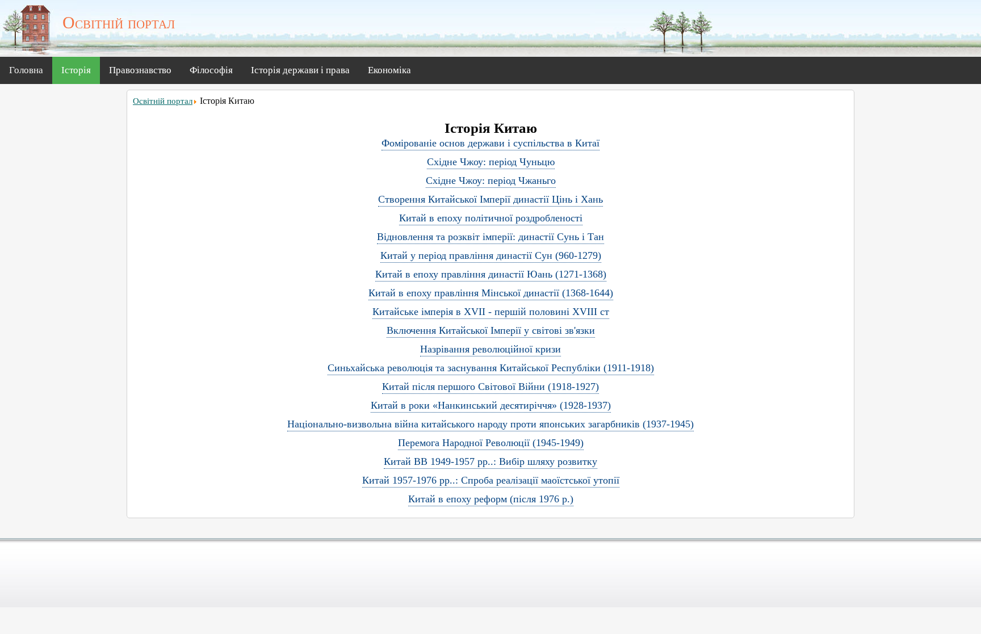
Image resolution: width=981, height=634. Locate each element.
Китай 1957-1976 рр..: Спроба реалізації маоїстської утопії (490, 480)
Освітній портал (162, 101)
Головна (26, 70)
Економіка (389, 70)
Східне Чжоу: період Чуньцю (491, 161)
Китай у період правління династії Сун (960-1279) (490, 255)
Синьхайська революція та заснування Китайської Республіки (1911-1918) (491, 367)
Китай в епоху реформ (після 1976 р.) (490, 499)
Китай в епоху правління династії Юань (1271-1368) (490, 274)
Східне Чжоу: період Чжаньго (491, 180)
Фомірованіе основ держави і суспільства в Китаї (491, 143)
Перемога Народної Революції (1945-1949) (491, 442)
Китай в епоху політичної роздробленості (490, 218)
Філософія (211, 70)
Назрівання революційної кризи (490, 349)
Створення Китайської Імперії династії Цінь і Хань (490, 199)
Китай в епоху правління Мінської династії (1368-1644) (490, 293)
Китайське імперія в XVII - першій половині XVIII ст (490, 311)
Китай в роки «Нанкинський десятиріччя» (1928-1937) (491, 405)
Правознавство (140, 70)
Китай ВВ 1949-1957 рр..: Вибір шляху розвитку (490, 461)
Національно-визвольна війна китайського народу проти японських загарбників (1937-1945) (490, 424)
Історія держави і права (300, 70)
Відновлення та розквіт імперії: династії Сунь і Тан (490, 236)
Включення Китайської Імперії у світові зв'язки (491, 330)
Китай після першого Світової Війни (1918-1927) (490, 386)
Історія (76, 70)
